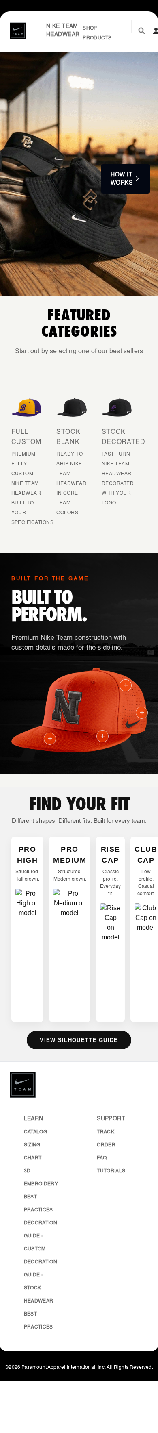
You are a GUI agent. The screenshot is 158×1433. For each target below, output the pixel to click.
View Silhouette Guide (79, 1040)
